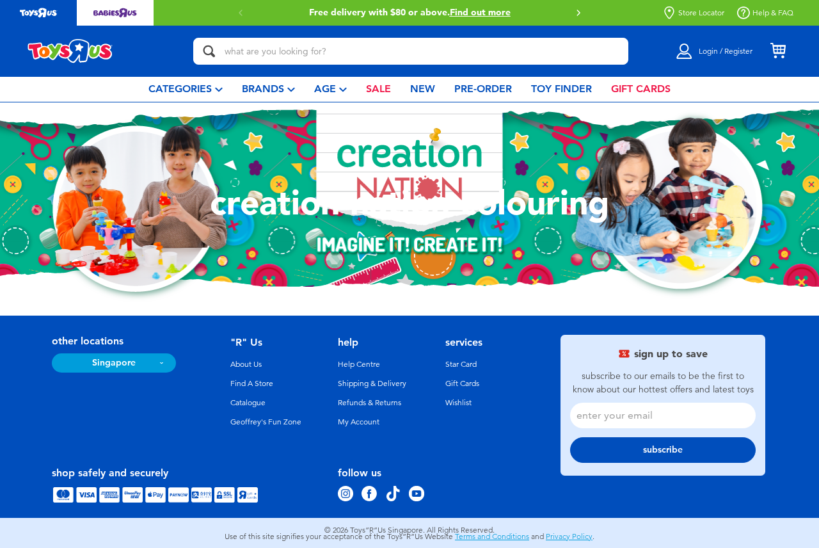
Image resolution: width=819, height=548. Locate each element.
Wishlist (458, 402)
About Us (246, 364)
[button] (578, 13)
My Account (358, 421)
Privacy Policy (569, 536)
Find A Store (251, 383)
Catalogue (248, 402)
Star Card (461, 364)
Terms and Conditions (492, 536)
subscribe (663, 449)
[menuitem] (185, 89)
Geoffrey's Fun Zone (265, 421)
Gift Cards (462, 383)
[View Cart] (778, 51)
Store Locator (701, 12)
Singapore (114, 362)
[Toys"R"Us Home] (70, 51)
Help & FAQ (772, 12)
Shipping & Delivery (372, 383)
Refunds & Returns (369, 402)
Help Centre (359, 364)
